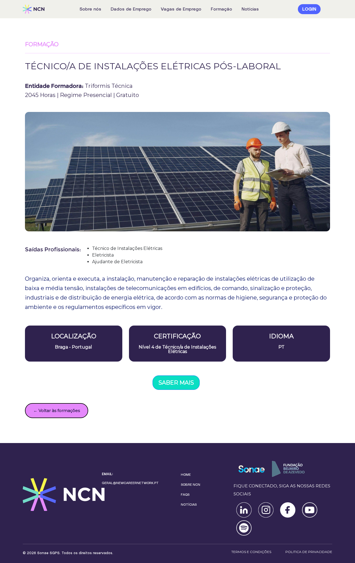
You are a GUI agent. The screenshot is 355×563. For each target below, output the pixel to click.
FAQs (185, 494)
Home (186, 474)
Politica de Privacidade (308, 552)
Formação (221, 9)
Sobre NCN (190, 484)
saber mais (176, 382)
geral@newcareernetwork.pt (130, 483)
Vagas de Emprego (181, 9)
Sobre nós (90, 9)
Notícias (250, 9)
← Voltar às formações (56, 410)
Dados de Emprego (131, 9)
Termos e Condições (251, 552)
